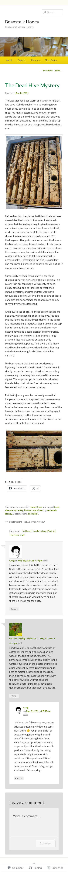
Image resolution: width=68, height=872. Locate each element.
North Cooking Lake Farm (22, 638)
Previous (47, 70)
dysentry (18, 510)
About (9, 60)
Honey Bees (36, 506)
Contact (22, 60)
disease (9, 510)
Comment (46, 843)
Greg (12, 560)
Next (59, 70)
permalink (33, 513)
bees (56, 506)
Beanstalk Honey (22, 21)
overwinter (37, 510)
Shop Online (51, 60)
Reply (14, 608)
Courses (35, 60)
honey (27, 510)
